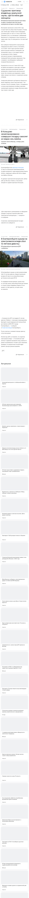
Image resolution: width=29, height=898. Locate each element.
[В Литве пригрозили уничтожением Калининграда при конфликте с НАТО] (14, 399)
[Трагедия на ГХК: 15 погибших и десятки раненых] (14, 837)
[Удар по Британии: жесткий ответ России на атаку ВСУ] (14, 618)
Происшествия (19, 8)
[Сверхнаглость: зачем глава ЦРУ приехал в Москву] (14, 640)
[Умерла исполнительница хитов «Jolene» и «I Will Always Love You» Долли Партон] (14, 443)
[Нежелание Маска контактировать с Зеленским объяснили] (14, 815)
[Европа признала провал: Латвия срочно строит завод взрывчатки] (14, 749)
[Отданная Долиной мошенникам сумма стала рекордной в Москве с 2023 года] (14, 553)
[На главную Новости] (8, 1)
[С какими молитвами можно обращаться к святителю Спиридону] (14, 727)
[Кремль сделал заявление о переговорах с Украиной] (14, 421)
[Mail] (4, 1)
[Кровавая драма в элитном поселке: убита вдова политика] (14, 509)
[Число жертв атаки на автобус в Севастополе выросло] (14, 596)
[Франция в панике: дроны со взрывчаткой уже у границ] (14, 881)
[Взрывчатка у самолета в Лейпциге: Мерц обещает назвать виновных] (14, 487)
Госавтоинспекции (7, 327)
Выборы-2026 (5, 4)
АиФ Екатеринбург (13, 129)
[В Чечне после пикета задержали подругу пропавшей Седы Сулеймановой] (14, 465)
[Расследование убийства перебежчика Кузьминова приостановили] (14, 793)
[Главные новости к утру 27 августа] (14, 771)
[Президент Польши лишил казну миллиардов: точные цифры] (14, 684)
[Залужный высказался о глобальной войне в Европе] (14, 378)
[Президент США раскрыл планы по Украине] (14, 531)
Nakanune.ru (12, 8)
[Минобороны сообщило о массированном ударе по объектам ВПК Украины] (14, 574)
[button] (14, 154)
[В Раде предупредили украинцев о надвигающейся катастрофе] (14, 859)
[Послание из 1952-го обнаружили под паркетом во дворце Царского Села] (14, 662)
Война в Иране (15, 4)
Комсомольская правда (14, 236)
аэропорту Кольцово (18, 167)
